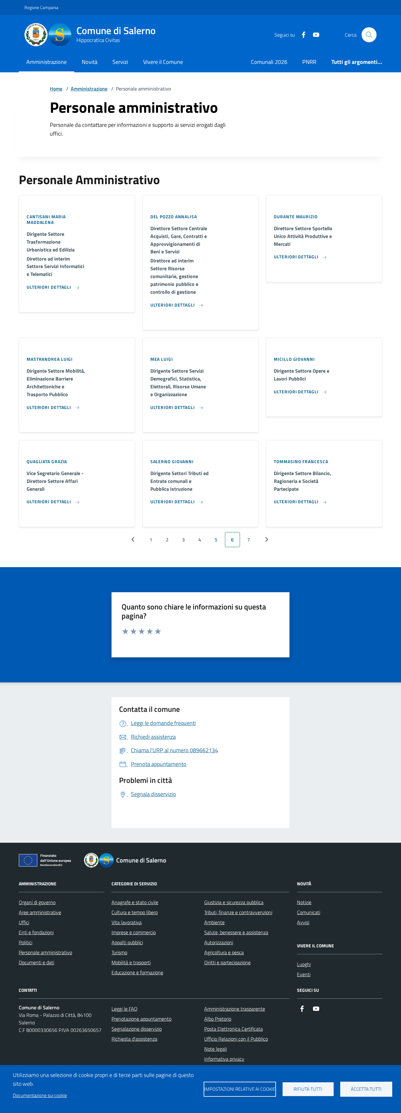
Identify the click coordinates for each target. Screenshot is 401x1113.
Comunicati (308, 912)
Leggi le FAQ (125, 1008)
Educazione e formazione (137, 972)
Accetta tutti (366, 1089)
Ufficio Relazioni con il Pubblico (236, 1039)
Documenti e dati (36, 962)
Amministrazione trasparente (234, 1008)
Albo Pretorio (217, 1018)
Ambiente (214, 922)
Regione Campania (41, 7)
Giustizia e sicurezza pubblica (233, 902)
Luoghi (304, 964)
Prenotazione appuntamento (141, 1018)
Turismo (119, 952)
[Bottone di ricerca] (369, 34)
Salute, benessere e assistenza (236, 932)
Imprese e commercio (134, 932)
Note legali (215, 1049)
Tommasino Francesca (301, 461)
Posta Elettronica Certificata (233, 1029)
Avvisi (303, 922)
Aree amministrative (40, 912)
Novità (89, 62)
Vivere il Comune (163, 62)
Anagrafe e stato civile (135, 902)
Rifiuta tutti (308, 1089)
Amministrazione (46, 62)
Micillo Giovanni (294, 359)
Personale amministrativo (45, 952)
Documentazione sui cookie (40, 1095)
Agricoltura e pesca (224, 952)
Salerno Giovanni (172, 461)
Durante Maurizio (295, 217)
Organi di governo (37, 902)
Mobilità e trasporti (131, 962)
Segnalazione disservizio (137, 1029)
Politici (25, 942)
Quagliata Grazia (47, 461)
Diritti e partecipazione (227, 962)
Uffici (24, 922)
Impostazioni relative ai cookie (239, 1089)
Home (56, 88)
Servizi (120, 62)
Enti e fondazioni (36, 932)
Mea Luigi (161, 359)
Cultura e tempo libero (135, 912)
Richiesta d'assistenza (134, 1039)
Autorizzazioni (218, 942)
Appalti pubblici (127, 942)
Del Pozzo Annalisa (173, 217)
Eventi (303, 974)
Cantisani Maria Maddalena (46, 219)
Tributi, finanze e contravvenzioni (238, 912)
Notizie (304, 902)
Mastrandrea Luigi (50, 359)
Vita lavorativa (127, 922)
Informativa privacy (224, 1059)
